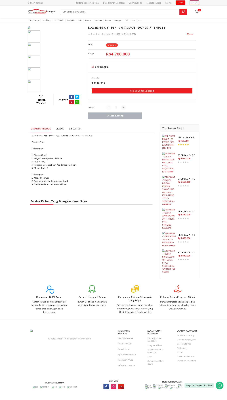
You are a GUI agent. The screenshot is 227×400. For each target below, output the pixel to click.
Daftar (194, 2)
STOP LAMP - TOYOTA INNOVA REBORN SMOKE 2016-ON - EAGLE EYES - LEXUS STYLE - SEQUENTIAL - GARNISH (186, 178)
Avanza (88, 20)
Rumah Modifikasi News (155, 362)
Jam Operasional (125, 338)
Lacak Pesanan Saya (186, 335)
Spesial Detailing (154, 3)
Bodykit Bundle (135, 3)
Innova (108, 20)
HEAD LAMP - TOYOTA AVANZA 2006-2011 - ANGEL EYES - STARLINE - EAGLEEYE (186, 211)
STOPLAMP (59, 20)
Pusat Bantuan (125, 343)
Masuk (180, 2)
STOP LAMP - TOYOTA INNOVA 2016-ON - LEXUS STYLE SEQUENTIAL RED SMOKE (186, 155)
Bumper (118, 20)
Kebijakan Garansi (126, 365)
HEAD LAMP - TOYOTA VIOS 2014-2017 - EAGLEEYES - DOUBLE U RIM (186, 234)
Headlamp (46, 20)
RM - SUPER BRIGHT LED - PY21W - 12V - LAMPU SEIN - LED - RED (186, 137)
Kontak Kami (123, 349)
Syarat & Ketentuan (127, 354)
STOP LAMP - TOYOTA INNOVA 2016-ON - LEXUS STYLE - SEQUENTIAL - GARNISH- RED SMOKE (186, 252)
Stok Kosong (116, 115)
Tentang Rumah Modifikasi (87, 3)
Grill (126, 20)
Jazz (139, 20)
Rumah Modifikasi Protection (155, 351)
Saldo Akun (182, 348)
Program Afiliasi (154, 345)
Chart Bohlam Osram (186, 360)
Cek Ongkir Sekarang (143, 90)
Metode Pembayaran (186, 339)
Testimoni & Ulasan (186, 356)
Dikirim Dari (96, 78)
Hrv (133, 20)
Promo (168, 3)
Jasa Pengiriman (184, 343)
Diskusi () (74, 128)
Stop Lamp (34, 20)
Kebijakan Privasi (126, 359)
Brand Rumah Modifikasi (114, 3)
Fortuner (98, 20)
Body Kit (70, 20)
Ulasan (60, 128)
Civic (80, 20)
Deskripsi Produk (41, 128)
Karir (149, 356)
